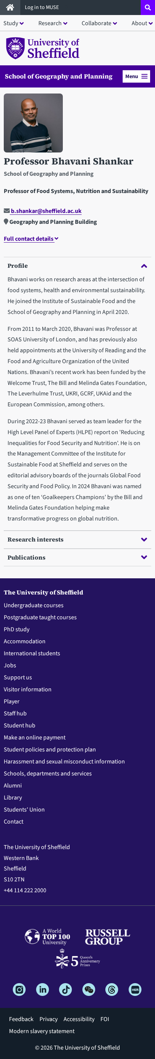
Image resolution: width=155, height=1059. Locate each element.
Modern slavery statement (41, 1031)
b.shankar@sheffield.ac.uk (46, 211)
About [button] (139, 23)
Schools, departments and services (48, 773)
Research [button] (50, 23)
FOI (104, 1019)
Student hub (19, 725)
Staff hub (15, 713)
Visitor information (28, 689)
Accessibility (79, 1019)
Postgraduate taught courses (40, 617)
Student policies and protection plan (50, 749)
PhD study (16, 629)
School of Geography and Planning (58, 76)
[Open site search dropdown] (148, 7)
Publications (27, 557)
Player (12, 701)
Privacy (49, 1019)
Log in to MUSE (42, 7)
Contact (13, 822)
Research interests (36, 539)
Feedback (21, 1019)
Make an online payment (34, 737)
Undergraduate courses (34, 605)
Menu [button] (131, 76)
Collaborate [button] (96, 23)
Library (13, 797)
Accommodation (25, 641)
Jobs (10, 665)
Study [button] (10, 23)
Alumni (13, 785)
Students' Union (24, 810)
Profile (18, 265)
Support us (18, 677)
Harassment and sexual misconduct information (64, 761)
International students (32, 653)
